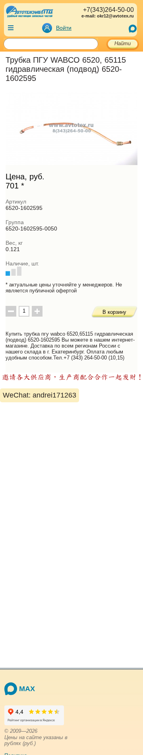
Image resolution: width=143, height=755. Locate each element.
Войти (64, 28)
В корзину (114, 312)
